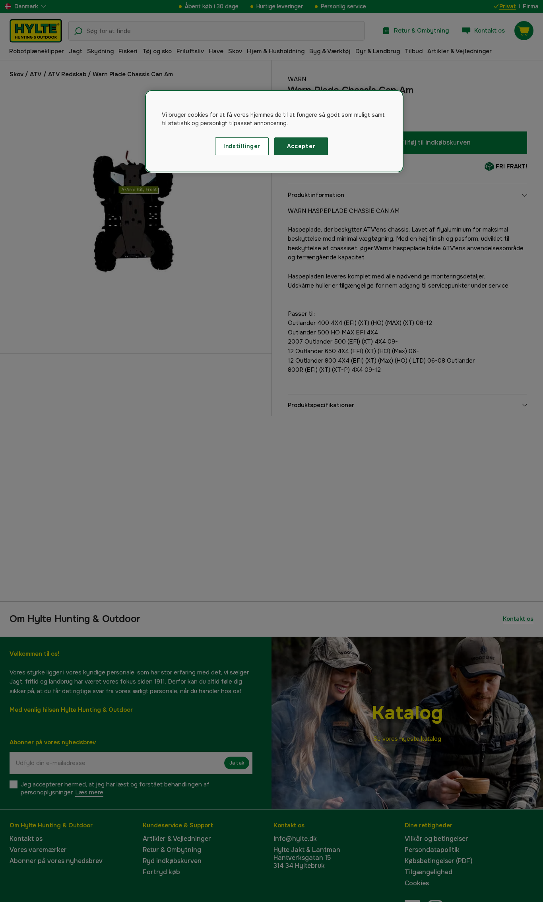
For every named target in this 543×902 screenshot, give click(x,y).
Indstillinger (241, 146)
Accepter (301, 146)
